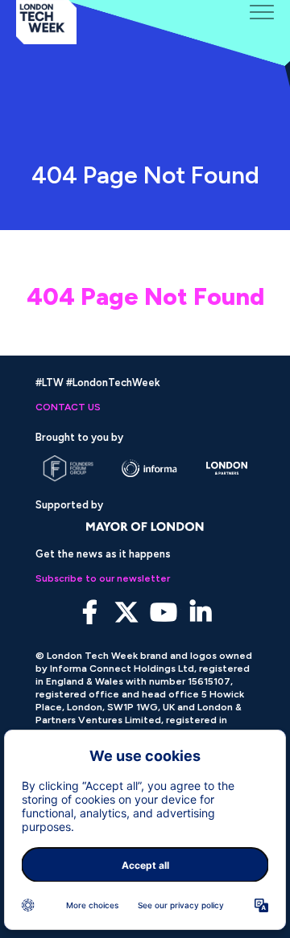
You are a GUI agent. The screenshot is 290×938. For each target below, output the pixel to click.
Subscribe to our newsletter (102, 578)
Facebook (89, 612)
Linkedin (201, 612)
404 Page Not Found (145, 296)
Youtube (164, 612)
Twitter (127, 612)
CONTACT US (68, 407)
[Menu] (262, 12)
